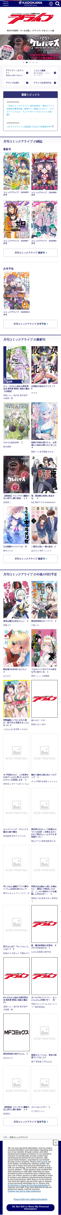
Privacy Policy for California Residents (30, 1199)
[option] (30, 47)
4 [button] (34, 62)
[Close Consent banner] (55, 1142)
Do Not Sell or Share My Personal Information (28, 1185)
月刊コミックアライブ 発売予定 (30, 1121)
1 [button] (24, 62)
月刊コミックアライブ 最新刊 (30, 558)
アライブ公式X (12, 83)
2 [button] (27, 62)
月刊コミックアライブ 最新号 (30, 252)
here (43, 1162)
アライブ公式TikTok (42, 83)
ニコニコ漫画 (42, 72)
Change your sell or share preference (24, 1191)
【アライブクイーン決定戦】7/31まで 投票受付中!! (29, 127)
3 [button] (30, 62)
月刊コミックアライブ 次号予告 (30, 324)
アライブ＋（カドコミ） (15, 72)
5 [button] (37, 62)
